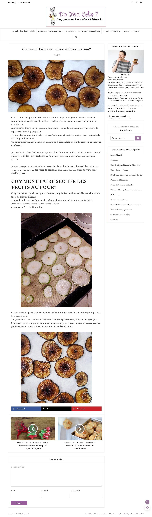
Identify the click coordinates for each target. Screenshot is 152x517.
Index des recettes (111, 31)
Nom (13, 490)
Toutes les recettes (132, 31)
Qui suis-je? (12, 2)
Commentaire (17, 466)
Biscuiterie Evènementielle (24, 31)
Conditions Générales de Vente (96, 514)
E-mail (44, 490)
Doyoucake (26, 514)
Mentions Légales (115, 514)
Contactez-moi (24, 2)
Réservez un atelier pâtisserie (50, 31)
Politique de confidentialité (134, 514)
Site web (76, 490)
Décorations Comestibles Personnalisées (83, 31)
